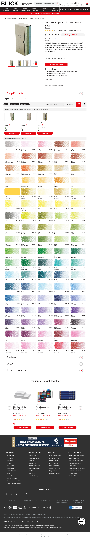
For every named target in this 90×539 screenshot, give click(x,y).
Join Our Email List (12, 478)
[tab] (45, 93)
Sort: (47, 104)
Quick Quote (72, 465)
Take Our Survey (33, 476)
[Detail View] (83, 104)
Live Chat (31, 471)
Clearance (85, 9)
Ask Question (77, 30)
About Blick (10, 476)
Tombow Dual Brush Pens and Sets (57, 73)
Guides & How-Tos (54, 468)
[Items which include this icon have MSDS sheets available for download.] (6, 130)
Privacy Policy (11, 500)
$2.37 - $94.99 (40, 414)
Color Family (24, 104)
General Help (32, 455)
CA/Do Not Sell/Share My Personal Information (61, 501)
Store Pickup (10, 468)
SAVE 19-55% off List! (19, 416)
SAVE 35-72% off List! (64, 416)
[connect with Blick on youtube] (26, 495)
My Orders (10, 458)
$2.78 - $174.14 (18, 414)
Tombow (47, 28)
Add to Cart (12, 133)
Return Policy (32, 463)
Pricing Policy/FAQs (34, 465)
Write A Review (68, 30)
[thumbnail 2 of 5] (19, 63)
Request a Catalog (54, 473)
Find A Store (10, 465)
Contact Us (32, 473)
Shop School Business (76, 4)
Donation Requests (34, 468)
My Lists (9, 463)
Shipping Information (35, 458)
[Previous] (9, 408)
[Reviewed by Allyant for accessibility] (82, 522)
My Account (10, 455)
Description (13, 104)
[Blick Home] (10, 3)
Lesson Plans (73, 473)
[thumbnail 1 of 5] (11, 63)
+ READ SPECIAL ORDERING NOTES (55, 58)
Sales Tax (31, 460)
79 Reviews (60, 30)
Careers (9, 473)
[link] (25, 5)
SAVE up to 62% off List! (72, 35)
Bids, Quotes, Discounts (76, 460)
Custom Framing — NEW (14, 483)
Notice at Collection (28, 500)
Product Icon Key (54, 458)
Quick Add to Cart (74, 458)
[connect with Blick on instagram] (16, 495)
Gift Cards (10, 460)
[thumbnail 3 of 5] (26, 63)
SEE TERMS (55, 13)
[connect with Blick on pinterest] (21, 495)
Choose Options (22, 427)
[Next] (80, 408)
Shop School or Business (76, 455)
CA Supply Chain (35, 527)
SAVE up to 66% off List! (43, 416)
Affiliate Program (11, 471)
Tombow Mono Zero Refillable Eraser (57, 75)
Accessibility (26, 525)
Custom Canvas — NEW (13, 481)
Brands (62, 9)
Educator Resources (75, 471)
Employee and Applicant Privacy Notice (78, 501)
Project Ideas (53, 471)
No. (5, 104)
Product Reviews (54, 465)
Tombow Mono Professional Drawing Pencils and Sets (62, 71)
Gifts (71, 9)
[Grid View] (78, 104)
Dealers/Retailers (74, 476)
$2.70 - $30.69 (52, 34)
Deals (77, 9)
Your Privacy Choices (45, 500)
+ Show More (48, 79)
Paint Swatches (53, 463)
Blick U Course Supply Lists (77, 468)
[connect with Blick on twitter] (11, 495)
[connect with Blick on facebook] (6, 495)
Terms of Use (18, 525)
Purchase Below (57, 64)
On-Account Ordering (75, 463)
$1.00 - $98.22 (62, 414)
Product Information (55, 455)
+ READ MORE (48, 55)
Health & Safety (53, 460)
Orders (83, 5)
